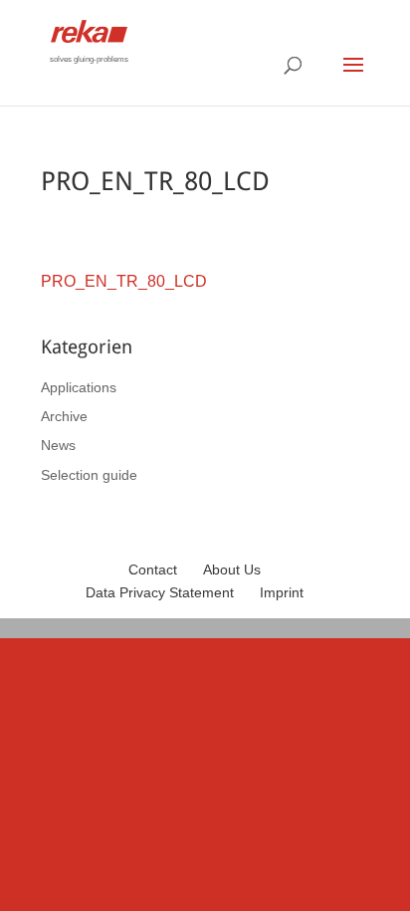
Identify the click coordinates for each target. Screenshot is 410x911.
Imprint (282, 592)
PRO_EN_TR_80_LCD (124, 281)
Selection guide (89, 475)
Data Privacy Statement (160, 592)
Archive (64, 416)
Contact (152, 569)
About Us (232, 569)
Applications (78, 387)
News (58, 445)
